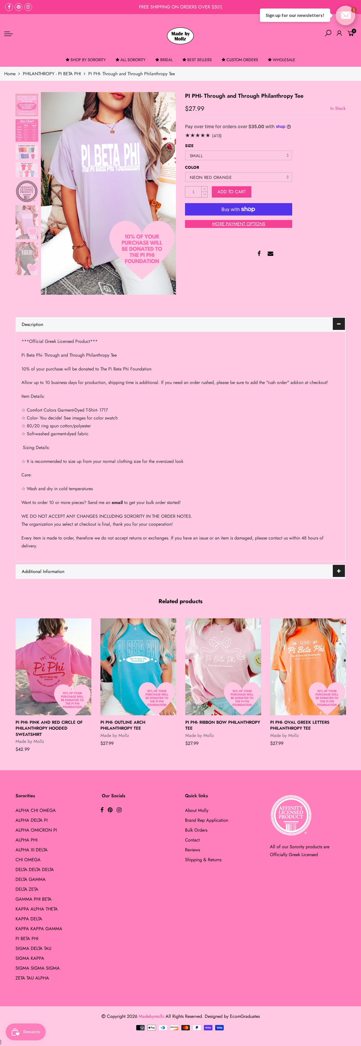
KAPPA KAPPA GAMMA (39, 928)
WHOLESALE (284, 60)
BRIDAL (166, 60)
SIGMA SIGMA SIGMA (38, 968)
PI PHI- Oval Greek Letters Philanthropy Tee (299, 725)
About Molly (196, 810)
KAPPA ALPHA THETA (37, 909)
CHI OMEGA (28, 859)
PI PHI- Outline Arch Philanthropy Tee (122, 725)
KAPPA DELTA (29, 919)
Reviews (192, 850)
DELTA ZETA (27, 889)
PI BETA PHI (27, 938)
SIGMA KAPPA (30, 958)
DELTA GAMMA (31, 879)
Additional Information (43, 571)
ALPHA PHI (27, 840)
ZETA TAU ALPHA (32, 978)
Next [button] (162, 193)
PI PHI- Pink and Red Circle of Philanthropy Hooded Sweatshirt (49, 728)
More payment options (238, 224)
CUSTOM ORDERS (242, 60)
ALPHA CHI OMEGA (36, 810)
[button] (345, 15)
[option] (108, 193)
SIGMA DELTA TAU (33, 948)
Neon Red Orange (211, 177)
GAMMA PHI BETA (34, 899)
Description (32, 324)
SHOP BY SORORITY (88, 60)
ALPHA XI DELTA (32, 850)
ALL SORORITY (133, 60)
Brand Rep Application (206, 820)
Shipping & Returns (203, 859)
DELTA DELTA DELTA (35, 869)
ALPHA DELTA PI (32, 820)
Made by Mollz (30, 741)
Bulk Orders (196, 830)
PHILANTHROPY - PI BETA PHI (52, 73)
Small (196, 156)
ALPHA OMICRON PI (36, 830)
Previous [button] (54, 193)
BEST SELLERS (199, 60)
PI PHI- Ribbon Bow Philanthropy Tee (222, 725)
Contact (192, 840)
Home (10, 73)
